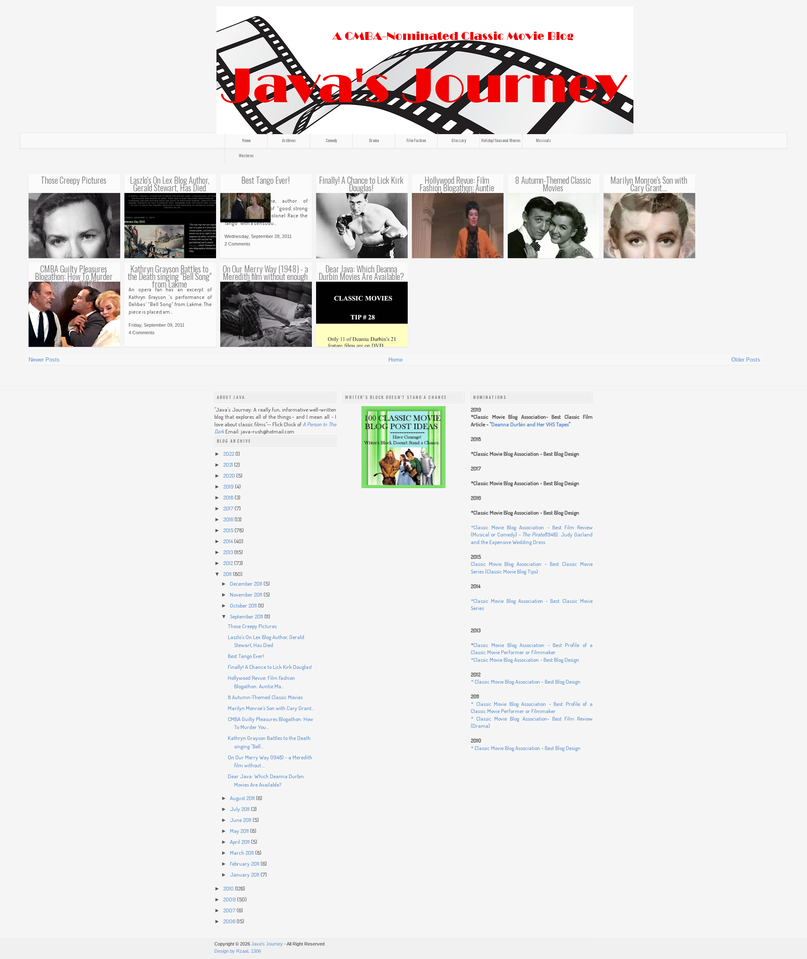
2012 (228, 563)
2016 (229, 519)
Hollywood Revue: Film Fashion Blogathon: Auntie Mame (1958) (456, 187)
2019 (229, 486)
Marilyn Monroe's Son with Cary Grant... (648, 183)
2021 (228, 464)
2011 (228, 574)
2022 (229, 453)
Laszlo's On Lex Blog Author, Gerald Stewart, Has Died (169, 183)
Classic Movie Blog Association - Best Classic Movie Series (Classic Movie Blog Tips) (532, 567)
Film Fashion (416, 140)
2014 (228, 541)
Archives (289, 140)
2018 (229, 497)
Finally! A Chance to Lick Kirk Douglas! (361, 183)
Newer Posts (44, 360)
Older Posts (745, 360)
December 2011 (247, 583)
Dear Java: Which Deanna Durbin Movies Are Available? (361, 272)
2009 (230, 899)
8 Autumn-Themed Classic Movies (553, 183)
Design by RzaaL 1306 (237, 951)
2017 (229, 508)
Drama (374, 140)
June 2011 (241, 819)
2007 (230, 910)
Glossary (458, 140)
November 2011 (247, 594)
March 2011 (242, 852)
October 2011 (244, 605)
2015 (229, 530)
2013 (228, 552)
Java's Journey (267, 943)
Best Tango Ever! (265, 180)
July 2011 (240, 809)
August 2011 (243, 798)
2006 (230, 921)
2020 (229, 475)
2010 (229, 888)
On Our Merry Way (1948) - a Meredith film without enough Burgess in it (265, 276)
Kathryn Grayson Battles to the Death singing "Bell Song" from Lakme (169, 276)
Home (246, 140)
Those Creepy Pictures (73, 180)
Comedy (331, 140)
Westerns (246, 155)
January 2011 (245, 874)
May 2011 (240, 830)
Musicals (543, 140)
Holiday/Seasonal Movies (501, 140)
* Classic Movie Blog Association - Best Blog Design (525, 681)
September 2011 (247, 616)
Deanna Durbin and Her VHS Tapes (530, 424)
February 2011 (245, 863)
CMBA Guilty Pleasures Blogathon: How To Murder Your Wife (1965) (74, 276)
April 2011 (240, 841)
